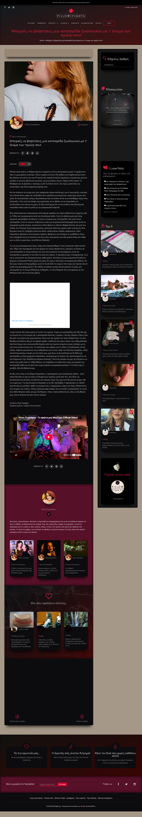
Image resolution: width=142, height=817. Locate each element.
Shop (109, 23)
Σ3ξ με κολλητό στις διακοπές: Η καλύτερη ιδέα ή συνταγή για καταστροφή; (117, 310)
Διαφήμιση (70, 798)
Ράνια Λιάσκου (114, 343)
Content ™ (52, 23)
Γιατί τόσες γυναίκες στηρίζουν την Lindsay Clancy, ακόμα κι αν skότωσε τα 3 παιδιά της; (48, 643)
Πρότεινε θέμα (59, 798)
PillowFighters (87, 23)
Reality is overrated (18, 636)
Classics (64, 23)
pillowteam (112, 254)
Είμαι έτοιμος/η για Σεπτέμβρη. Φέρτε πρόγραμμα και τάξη (116, 189)
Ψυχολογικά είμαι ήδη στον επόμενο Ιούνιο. (115, 206)
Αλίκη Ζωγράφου (32, 124)
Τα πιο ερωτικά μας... (26, 753)
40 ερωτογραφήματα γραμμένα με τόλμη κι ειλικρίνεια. (26, 758)
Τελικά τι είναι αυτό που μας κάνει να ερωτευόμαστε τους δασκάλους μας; (21, 570)
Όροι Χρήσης (91, 798)
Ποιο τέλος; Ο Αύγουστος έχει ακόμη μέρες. (116, 200)
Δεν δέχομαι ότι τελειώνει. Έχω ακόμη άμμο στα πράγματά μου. (116, 182)
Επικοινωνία (48, 798)
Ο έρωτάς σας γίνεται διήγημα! (71, 753)
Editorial (31, 23)
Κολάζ (41, 636)
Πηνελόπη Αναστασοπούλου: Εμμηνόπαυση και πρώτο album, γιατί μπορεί (115, 445)
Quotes (99, 23)
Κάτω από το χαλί (109, 306)
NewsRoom (41, 23)
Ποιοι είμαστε (81, 798)
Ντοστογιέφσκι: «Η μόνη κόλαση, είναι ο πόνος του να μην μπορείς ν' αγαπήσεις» (48, 571)
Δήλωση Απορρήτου (105, 798)
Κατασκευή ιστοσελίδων (70, 806)
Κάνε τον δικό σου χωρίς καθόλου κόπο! (115, 754)
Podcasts (75, 23)
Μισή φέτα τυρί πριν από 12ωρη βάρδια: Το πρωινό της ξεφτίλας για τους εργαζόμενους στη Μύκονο (21, 643)
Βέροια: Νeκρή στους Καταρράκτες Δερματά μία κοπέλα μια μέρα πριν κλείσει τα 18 (75, 642)
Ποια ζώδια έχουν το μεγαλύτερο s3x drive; (115, 399)
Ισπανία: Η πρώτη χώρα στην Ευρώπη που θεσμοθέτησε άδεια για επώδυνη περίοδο (117, 266)
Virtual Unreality (23, 629)
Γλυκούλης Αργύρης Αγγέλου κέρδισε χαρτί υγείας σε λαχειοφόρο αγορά (116, 355)
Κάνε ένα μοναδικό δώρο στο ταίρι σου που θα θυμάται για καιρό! (71, 758)
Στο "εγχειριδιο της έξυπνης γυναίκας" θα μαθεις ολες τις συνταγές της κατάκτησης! (115, 761)
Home (42, 40)
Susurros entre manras (111, 350)
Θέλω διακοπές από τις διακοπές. (118, 195)
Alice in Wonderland (19, 137)
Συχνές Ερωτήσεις (36, 798)
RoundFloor (91, 806)
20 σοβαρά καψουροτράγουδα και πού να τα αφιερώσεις (75, 570)
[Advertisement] (49, 687)
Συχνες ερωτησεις (131, 7)
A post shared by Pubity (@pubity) (40, 324)
